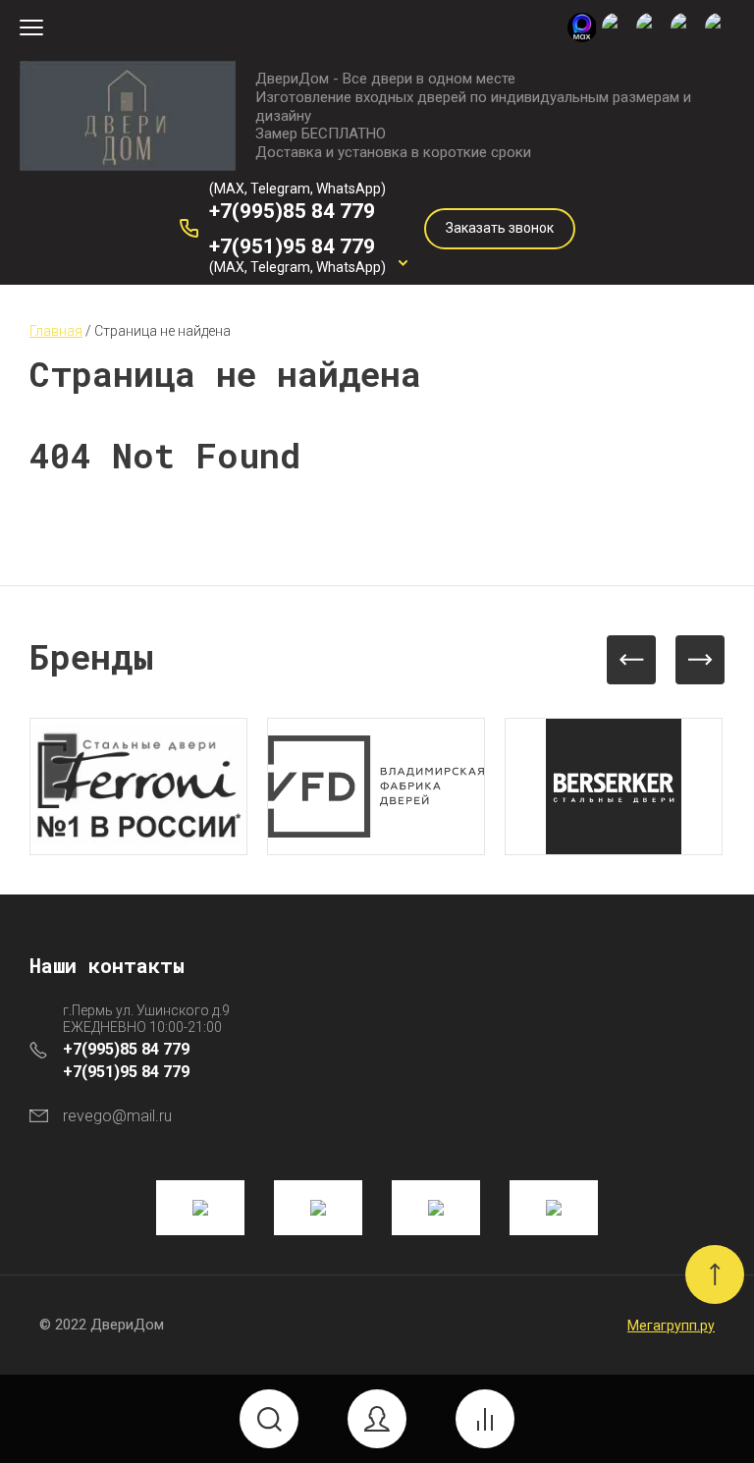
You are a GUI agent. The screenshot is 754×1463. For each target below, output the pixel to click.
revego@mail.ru (117, 1116)
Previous (631, 659)
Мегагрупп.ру (671, 1325)
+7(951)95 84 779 (292, 246)
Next (700, 659)
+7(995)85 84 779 (292, 211)
